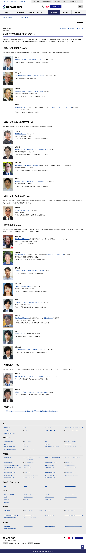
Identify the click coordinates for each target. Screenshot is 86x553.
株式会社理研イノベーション (10, 515)
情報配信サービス (28, 497)
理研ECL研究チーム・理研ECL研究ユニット (12, 468)
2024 (46, 486)
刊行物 (5, 497)
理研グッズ (6, 499)
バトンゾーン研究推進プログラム (11, 465)
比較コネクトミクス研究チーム (37, 270)
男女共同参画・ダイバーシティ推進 (73, 446)
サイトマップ (48, 427)
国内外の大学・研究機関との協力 (32, 517)
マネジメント (68, 444)
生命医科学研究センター (50, 472)
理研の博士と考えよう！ (30, 494)
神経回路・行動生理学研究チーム (37, 75)
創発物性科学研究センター (22, 302)
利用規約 (26, 430)
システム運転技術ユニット (41, 149)
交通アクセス (6, 1)
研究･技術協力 (48, 510)
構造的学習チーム (48, 318)
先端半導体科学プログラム (51, 462)
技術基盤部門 (32, 376)
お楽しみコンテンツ (49, 497)
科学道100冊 (48, 499)
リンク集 (6, 430)
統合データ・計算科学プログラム (52, 457)
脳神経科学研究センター (21, 75)
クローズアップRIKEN (9, 494)
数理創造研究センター (20, 333)
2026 (5, 486)
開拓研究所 (18, 286)
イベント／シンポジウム (71, 494)
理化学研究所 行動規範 (70, 441)
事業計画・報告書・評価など (10, 446)
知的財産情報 (7, 510)
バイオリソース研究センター (31, 475)
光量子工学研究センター (9, 477)
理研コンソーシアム (49, 515)
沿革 (46, 441)
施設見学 (26, 499)
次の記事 (81, 28)
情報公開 (26, 446)
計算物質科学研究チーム (35, 302)
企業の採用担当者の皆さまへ (10, 517)
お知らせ (17, 17)
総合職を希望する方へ (50, 526)
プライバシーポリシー (50, 430)
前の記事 (64, 28)
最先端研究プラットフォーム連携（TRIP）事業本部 (32, 458)
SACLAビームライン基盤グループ (55, 254)
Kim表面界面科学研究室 (27, 286)
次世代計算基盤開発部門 (33, 165)
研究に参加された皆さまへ (10, 449)
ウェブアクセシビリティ (9, 433)
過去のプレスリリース (70, 486)
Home (4, 17)
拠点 (25, 444)
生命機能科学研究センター (22, 270)
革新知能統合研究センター (22, 107)
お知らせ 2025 (24, 17)
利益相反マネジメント (29, 449)
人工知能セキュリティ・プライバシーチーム (60, 107)
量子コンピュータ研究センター (72, 467)
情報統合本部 (27, 472)
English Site (22, 1)
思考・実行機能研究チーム (35, 349)
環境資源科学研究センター (22, 59)
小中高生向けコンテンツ (75, 1)
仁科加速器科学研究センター (22, 210)
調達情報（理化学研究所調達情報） (73, 427)
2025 (25, 486)
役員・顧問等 (27, 441)
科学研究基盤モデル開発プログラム (73, 457)
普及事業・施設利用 (69, 510)
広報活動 (10, 17)
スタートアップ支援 (29, 515)
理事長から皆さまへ (8, 441)
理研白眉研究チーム (69, 465)
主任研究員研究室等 (49, 465)
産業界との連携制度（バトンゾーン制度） (33, 511)
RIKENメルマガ (57, 6)
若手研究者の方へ (28, 526)
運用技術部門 (30, 149)
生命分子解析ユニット (42, 392)
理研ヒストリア (68, 499)
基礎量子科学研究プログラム (10, 462)
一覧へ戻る (73, 28)
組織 (5, 444)
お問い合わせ (14, 1)
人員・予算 (47, 444)
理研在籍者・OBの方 (59, 1)
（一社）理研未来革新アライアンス (73, 515)
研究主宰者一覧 (7, 457)
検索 (80, 6)
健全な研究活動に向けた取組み (52, 446)
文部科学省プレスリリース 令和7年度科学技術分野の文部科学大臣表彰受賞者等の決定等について (32, 411)
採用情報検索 (7, 526)
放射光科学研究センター (21, 254)
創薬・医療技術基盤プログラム (31, 462)
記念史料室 (6, 502)
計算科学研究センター (20, 134)
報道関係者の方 (46, 1)
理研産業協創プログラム (71, 462)
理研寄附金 (36, 1)
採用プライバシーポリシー (71, 430)
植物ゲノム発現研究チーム (36, 59)
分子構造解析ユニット (42, 376)
